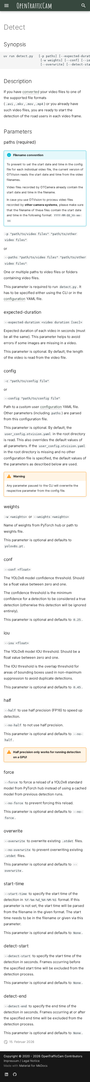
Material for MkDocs (33, 1065)
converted (30, 92)
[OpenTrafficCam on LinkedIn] (6, 1074)
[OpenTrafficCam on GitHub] (14, 1074)
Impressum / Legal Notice (21, 1061)
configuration (14, 299)
